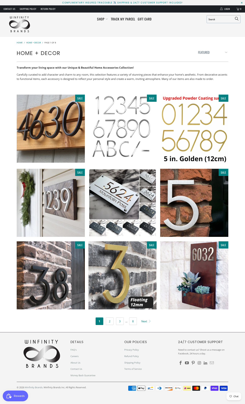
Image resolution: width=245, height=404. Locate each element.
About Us (75, 362)
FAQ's (73, 349)
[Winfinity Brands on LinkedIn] (205, 363)
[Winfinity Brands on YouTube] (187, 363)
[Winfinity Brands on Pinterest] (193, 363)
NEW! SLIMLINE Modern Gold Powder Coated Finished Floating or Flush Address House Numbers (194, 129)
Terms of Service (133, 368)
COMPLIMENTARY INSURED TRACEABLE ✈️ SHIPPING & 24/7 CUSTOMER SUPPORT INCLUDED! (122, 2)
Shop (101, 19)
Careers (74, 356)
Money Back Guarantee (82, 375)
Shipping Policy (28, 8)
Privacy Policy (131, 349)
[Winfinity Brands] (19, 25)
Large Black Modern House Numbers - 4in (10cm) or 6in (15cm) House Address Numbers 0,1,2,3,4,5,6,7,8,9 (51, 275)
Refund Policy (131, 356)
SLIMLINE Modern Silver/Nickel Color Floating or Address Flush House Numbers (122, 128)
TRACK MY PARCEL (123, 19)
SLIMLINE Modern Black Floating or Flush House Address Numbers (51, 129)
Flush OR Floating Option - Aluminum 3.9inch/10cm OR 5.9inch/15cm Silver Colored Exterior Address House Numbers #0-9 (194, 203)
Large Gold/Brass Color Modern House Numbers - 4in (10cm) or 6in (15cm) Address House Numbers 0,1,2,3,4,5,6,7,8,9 (122, 275)
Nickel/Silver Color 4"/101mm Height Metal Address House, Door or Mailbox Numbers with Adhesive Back (194, 275)
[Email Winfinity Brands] (212, 363)
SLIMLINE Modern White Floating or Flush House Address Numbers (51, 203)
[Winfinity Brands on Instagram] (199, 363)
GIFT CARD (145, 19)
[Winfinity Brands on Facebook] (180, 363)
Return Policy (48, 8)
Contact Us (9, 8)
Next (144, 321)
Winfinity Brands (34, 387)
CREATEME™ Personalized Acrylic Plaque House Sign (122, 203)
